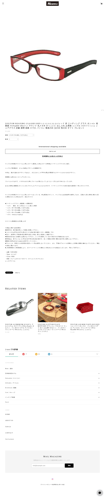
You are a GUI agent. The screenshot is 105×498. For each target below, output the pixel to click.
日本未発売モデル (10, 373)
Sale (7, 402)
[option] (52, 59)
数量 (6, 139)
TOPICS (8, 427)
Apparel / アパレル (12, 383)
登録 (69, 465)
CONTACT (9, 433)
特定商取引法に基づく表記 (58, 484)
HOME (7, 414)
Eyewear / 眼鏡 (10, 388)
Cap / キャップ (10, 392)
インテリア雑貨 (10, 397)
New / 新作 (9, 369)
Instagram (9, 439)
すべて (11, 354)
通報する (17, 272)
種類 (6, 135)
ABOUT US (9, 420)
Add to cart (52, 151)
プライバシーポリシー (46, 484)
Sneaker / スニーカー (12, 378)
